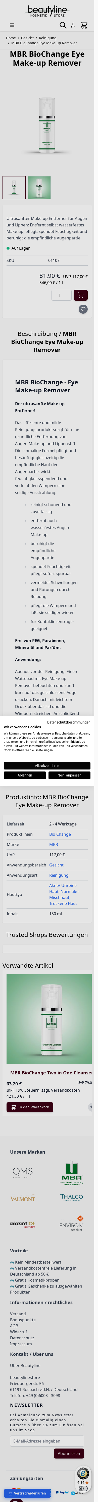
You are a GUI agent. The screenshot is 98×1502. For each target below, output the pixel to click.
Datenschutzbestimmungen (68, 722)
